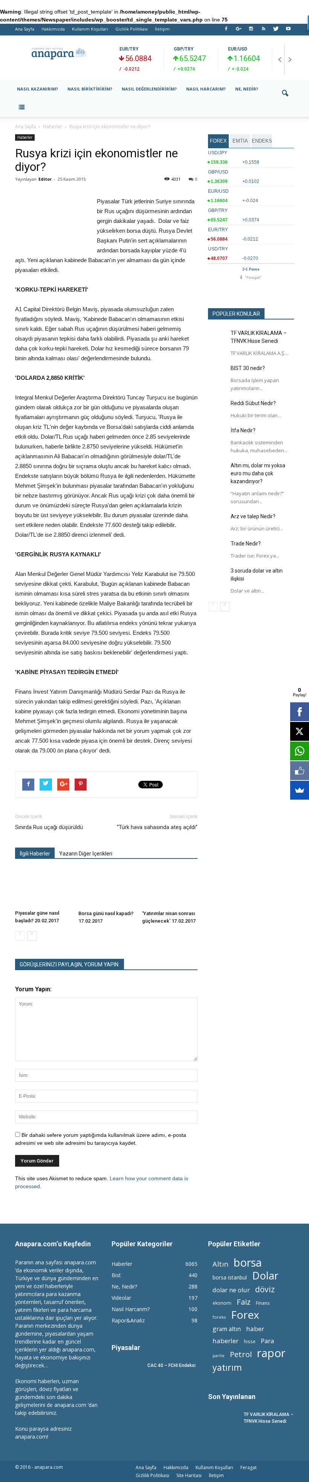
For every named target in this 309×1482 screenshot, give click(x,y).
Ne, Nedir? (246, 89)
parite (219, 1355)
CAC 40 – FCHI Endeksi (171, 1365)
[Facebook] (226, 30)
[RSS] (263, 30)
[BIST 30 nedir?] (217, 373)
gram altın (227, 1329)
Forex (254, 269)
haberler (226, 1341)
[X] (299, 731)
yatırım (227, 1367)
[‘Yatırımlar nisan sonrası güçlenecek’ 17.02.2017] (169, 888)
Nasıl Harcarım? (206, 89)
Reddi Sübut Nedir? (253, 403)
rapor (271, 1353)
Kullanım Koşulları (90, 29)
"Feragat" (253, 277)
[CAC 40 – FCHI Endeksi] (127, 1372)
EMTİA (240, 141)
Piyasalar (126, 1347)
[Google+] (238, 30)
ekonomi (222, 1303)
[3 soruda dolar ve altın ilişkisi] (217, 576)
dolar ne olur (231, 1290)
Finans (262, 1303)
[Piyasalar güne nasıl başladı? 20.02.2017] (42, 888)
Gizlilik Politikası (131, 29)
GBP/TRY (184, 49)
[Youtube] (288, 30)
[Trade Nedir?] (217, 549)
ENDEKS (262, 141)
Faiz (244, 1302)
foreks (219, 1317)
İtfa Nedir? (243, 430)
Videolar (121, 1297)
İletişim (162, 29)
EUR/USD (237, 49)
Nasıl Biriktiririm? (89, 89)
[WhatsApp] (299, 751)
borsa (248, 1262)
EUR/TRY (129, 49)
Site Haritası (189, 1475)
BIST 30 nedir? (248, 368)
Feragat (248, 1467)
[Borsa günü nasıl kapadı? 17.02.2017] (106, 888)
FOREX (218, 141)
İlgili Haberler (35, 854)
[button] (285, 98)
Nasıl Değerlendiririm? (149, 89)
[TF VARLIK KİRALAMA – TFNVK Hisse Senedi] (217, 338)
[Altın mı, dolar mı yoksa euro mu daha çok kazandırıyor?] (217, 471)
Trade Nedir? (246, 544)
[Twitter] (275, 30)
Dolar (265, 1275)
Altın (220, 1264)
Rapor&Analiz (128, 1320)
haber (255, 1329)
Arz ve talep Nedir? (253, 516)
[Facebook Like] (299, 770)
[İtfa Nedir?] (217, 436)
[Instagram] (251, 30)
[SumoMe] (299, 790)
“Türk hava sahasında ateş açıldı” (157, 827)
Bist (116, 1275)
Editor (45, 179)
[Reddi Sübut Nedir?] (217, 408)
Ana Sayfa (24, 29)
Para (267, 1341)
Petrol (241, 1354)
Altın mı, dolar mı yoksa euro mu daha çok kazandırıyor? (258, 473)
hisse (249, 1341)
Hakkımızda (53, 29)
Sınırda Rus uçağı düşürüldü (49, 827)
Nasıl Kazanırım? (37, 89)
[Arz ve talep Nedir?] (217, 522)
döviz (265, 1289)
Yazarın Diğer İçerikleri (85, 854)
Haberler (24, 137)
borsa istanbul (230, 1277)
